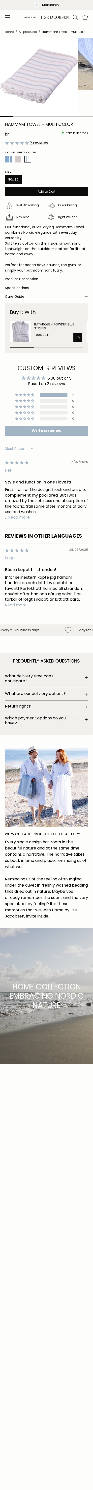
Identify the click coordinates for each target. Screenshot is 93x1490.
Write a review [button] (46, 431)
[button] (75, 17)
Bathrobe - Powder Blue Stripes (54, 326)
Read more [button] (19, 517)
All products (28, 32)
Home (9, 32)
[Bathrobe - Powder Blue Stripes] (20, 331)
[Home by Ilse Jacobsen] (47, 17)
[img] (17, 462)
